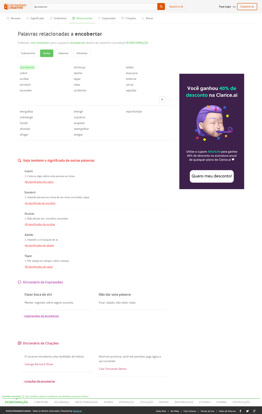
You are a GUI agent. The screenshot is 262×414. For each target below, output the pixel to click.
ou (66, 176)
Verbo (46, 53)
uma (52, 176)
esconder (26, 90)
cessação (146, 402)
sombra (221, 402)
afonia (108, 402)
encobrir (25, 85)
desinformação (16, 401)
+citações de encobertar (39, 380)
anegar (78, 135)
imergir (78, 111)
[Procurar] (161, 6)
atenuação (126, 402)
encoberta (45, 357)
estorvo (205, 402)
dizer (125, 303)
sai (100, 361)
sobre (46, 176)
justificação (241, 402)
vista (67, 197)
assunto (68, 303)
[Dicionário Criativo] (15, 6)
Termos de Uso (207, 411)
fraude (164, 402)
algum (58, 303)
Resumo (15, 18)
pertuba (139, 357)
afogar (24, 135)
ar (57, 239)
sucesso (32, 357)
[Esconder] (170, 99)
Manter (29, 303)
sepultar (131, 90)
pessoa (60, 176)
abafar (78, 73)
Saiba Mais (161, 411)
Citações (130, 18)
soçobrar (80, 117)
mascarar (132, 73)
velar (77, 85)
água (155, 357)
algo (39, 176)
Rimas (149, 18)
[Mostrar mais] (162, 99)
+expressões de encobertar (41, 315)
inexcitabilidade (86, 402)
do (53, 239)
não (118, 303)
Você (102, 357)
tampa (35, 260)
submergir (26, 117)
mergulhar (26, 111)
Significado (37, 18)
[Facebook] (240, 411)
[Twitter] (247, 411)
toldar (130, 67)
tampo (47, 260)
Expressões (109, 18)
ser (62, 197)
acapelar (79, 123)
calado (110, 303)
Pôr (29, 260)
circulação (45, 239)
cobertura (41, 402)
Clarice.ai (77, 411)
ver (42, 218)
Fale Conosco (190, 411)
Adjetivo (63, 53)
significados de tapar (39, 266)
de (57, 197)
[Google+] (254, 411)
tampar (65, 260)
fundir (24, 123)
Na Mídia (175, 411)
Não (29, 218)
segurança (61, 402)
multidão (65, 357)
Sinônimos (60, 18)
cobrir (24, 73)
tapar (77, 79)
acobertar (80, 90)
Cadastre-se (247, 6)
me (108, 357)
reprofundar (134, 111)
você (126, 357)
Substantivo (28, 53)
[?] (22, 396)
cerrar (130, 85)
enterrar (131, 79)
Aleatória (174, 6)
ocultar (24, 79)
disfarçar (80, 67)
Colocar (31, 176)
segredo (40, 303)
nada (132, 303)
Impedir (32, 197)
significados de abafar (39, 245)
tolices (80, 357)
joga (149, 357)
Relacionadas (84, 18)
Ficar (102, 303)
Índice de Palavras (227, 411)
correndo (109, 361)
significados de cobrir (39, 182)
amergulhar (81, 129)
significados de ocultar (40, 224)
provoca (115, 357)
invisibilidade (184, 402)
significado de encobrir (40, 203)
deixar (36, 218)
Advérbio (82, 53)
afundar (25, 129)
